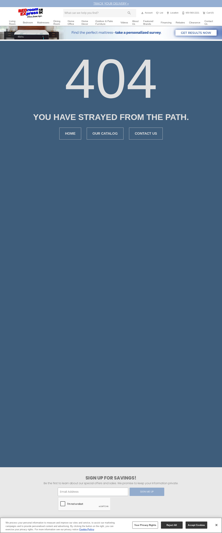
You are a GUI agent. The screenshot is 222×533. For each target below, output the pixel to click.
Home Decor (85, 22)
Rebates (180, 22)
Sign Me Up (146, 491)
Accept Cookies (196, 525)
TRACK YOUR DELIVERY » (111, 3)
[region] (111, 525)
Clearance (194, 22)
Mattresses (43, 22)
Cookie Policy (86, 529)
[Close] (216, 525)
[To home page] (31, 13)
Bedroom (28, 22)
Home (70, 133)
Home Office (71, 22)
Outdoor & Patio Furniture (104, 22)
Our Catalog (105, 133)
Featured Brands (148, 22)
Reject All (171, 525)
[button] (142, 13)
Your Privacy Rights (145, 525)
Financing (166, 22)
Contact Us (208, 22)
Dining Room (56, 22)
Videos (124, 22)
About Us (135, 22)
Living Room (12, 22)
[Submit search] (129, 13)
